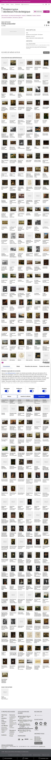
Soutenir (11, 734)
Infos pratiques (4, 15)
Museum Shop (4, 728)
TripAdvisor (36, 730)
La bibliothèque (12, 716)
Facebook (36, 725)
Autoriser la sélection (25, 396)
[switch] (19, 391)
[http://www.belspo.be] (19, 739)
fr (46, 4)
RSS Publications (38, 740)
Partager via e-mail (49, 25)
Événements (17, 4)
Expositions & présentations (15, 15)
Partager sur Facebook (45, 25)
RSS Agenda (37, 736)
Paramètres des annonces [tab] (31, 366)
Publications (12, 718)
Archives (11, 721)
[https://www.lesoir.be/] (26, 739)
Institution (39, 15)
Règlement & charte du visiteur (4, 731)
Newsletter (39, 743)
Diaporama (46, 52)
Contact (7, 4)
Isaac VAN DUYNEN (37, 44)
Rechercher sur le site (22, 4)
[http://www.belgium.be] (22, 739)
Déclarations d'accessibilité (27, 754)
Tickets (47, 11)
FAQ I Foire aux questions (4, 716)
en (49, 4)
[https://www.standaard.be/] (31, 739)
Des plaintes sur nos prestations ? (14, 754)
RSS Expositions (37, 738)
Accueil (2, 4)
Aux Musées (4, 725)
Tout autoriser (41, 396)
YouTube (40, 725)
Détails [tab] (18, 366)
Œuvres (49, 22)
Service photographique (12, 720)
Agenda (24, 15)
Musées (34, 15)
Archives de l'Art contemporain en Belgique (13, 724)
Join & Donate (39, 11)
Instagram (45, 725)
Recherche (15, 17)
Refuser (9, 396)
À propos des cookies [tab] (44, 366)
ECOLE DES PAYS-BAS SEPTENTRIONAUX (36, 48)
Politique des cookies (46, 754)
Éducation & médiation (7, 17)
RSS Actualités (37, 739)
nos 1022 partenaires (10, 373)
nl (43, 4)
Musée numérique (11, 727)
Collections (28, 15)
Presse (12, 4)
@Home (20, 17)
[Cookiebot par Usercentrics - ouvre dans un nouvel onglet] (43, 363)
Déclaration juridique (37, 754)
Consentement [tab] (6, 366)
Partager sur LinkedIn (47, 25)
